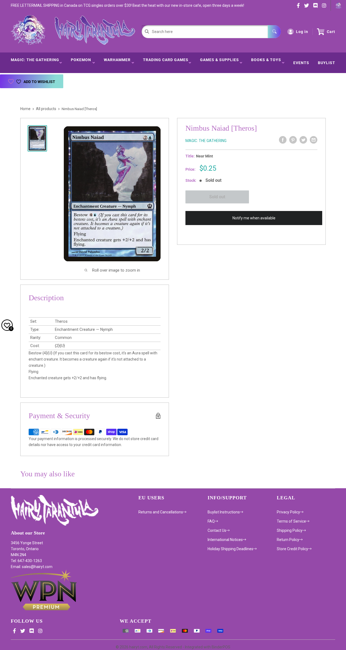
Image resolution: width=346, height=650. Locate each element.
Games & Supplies (219, 63)
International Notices (225, 539)
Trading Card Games (165, 63)
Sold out (217, 196)
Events (301, 63)
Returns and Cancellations (160, 512)
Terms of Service (291, 521)
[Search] (274, 31)
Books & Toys (266, 63)
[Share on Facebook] (283, 140)
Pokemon (81, 63)
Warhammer (117, 63)
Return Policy (288, 539)
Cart (331, 31)
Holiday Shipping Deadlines (230, 549)
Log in (302, 31)
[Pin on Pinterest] (293, 140)
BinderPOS (221, 647)
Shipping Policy (289, 530)
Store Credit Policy (292, 549)
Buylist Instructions (224, 512)
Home (25, 109)
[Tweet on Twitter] (303, 140)
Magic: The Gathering (35, 63)
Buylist (326, 63)
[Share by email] (313, 140)
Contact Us (217, 530)
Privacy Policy (288, 512)
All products (46, 109)
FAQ (211, 521)
